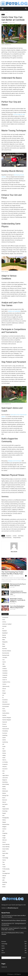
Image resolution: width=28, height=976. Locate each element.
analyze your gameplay (14, 311)
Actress (4, 622)
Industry (4, 766)
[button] (2, 9)
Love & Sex (5, 777)
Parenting (4, 811)
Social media (5, 849)
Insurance (4, 768)
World (3, 884)
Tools (3, 864)
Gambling (4, 735)
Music (3, 797)
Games (4, 739)
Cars (3, 659)
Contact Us (4, 967)
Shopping (4, 833)
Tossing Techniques (17, 537)
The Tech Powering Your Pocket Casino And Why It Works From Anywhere (13, 916)
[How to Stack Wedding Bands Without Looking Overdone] (5, 608)
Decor (3, 691)
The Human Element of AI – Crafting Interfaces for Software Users (18, 593)
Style (3, 855)
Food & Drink (5, 728)
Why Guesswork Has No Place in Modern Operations (13, 920)
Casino (4, 662)
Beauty (4, 635)
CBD (3, 664)
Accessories (5, 617)
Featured (4, 722)
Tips (3, 862)
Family (4, 711)
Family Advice (5, 713)
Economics (5, 699)
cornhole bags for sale (19, 114)
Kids (3, 771)
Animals (4, 626)
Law (3, 773)
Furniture (4, 733)
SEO (3, 831)
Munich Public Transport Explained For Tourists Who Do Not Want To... (17, 600)
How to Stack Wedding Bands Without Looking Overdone (12, 933)
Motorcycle (5, 791)
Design (4, 693)
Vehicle (4, 875)
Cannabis (4, 657)
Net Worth (5, 804)
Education (4, 702)
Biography (4, 642)
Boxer (3, 646)
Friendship (5, 731)
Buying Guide (5, 655)
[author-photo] (14, 549)
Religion (4, 826)
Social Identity (5, 844)
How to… (4, 760)
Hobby (4, 755)
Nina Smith (5, 22)
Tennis (4, 860)
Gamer (4, 737)
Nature (4, 802)
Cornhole (14, 535)
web (3, 880)
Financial (4, 726)
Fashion (4, 715)
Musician (4, 800)
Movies (4, 793)
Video (3, 878)
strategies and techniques (14, 461)
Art (3, 628)
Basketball (5, 633)
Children (4, 668)
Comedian (4, 670)
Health (4, 751)
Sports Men (5, 853)
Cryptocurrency (6, 682)
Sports (6, 12)
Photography (5, 817)
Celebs (4, 666)
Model (4, 786)
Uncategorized (6, 873)
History (4, 753)
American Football (6, 624)
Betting (4, 637)
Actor (3, 619)
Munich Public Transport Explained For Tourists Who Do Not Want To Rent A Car (13, 929)
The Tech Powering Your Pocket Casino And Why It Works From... (12, 573)
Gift (3, 744)
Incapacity (4, 764)
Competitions (8, 535)
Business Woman (6, 650)
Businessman (5, 653)
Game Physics (20, 535)
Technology (5, 857)
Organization (5, 808)
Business (4, 648)
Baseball (4, 630)
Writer (4, 886)
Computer (4, 675)
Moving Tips (5, 795)
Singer (4, 835)
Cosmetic (4, 677)
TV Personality (5, 869)
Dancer (4, 688)
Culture (4, 684)
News (3, 806)
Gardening (5, 742)
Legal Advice (5, 775)
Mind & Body (5, 784)
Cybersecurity (5, 686)
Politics (4, 820)
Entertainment (6, 704)
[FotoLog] (14, 3)
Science (4, 829)
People (4, 813)
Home (2, 12)
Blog (3, 644)
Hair (3, 748)
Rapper (4, 822)
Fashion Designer (6, 717)
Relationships (5, 824)
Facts (3, 708)
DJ (2, 697)
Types (3, 871)
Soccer (4, 842)
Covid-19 (4, 679)
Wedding (4, 882)
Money (4, 788)
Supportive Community (6, 537)
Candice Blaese (4, 575)
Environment (5, 706)
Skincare (4, 840)
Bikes (3, 639)
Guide (3, 746)
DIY (3, 695)
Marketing (4, 782)
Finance (4, 724)
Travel (3, 866)
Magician (4, 780)
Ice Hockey (5, 762)
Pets (3, 815)
